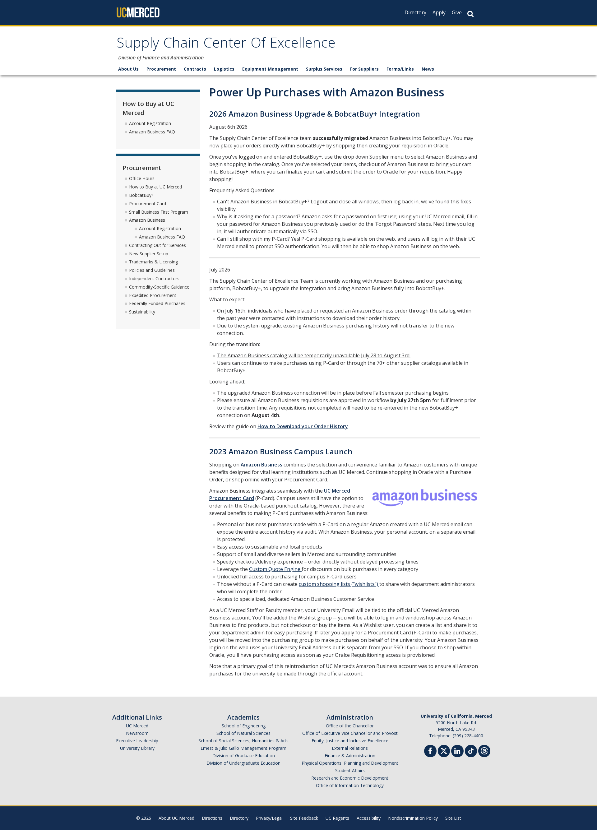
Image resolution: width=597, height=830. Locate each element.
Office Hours (142, 178)
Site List (453, 818)
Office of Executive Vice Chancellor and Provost (350, 733)
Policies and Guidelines (152, 270)
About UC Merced (176, 818)
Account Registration (150, 123)
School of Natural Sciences (243, 733)
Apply (439, 12)
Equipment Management (270, 69)
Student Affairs (350, 770)
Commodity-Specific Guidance (159, 287)
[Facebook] (430, 752)
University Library (137, 748)
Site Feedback (304, 818)
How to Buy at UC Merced (155, 187)
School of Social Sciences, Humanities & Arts (243, 741)
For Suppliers (364, 69)
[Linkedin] (457, 752)
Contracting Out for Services (157, 245)
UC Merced (137, 726)
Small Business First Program (158, 212)
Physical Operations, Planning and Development (350, 763)
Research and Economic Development (349, 778)
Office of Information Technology (350, 785)
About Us (128, 69)
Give (457, 12)
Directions (212, 818)
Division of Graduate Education (243, 755)
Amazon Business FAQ (152, 132)
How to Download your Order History (302, 426)
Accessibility (369, 818)
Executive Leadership (137, 741)
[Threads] (484, 750)
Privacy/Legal (269, 818)
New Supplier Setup (148, 254)
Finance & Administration (350, 755)
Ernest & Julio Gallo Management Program (243, 748)
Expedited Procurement (152, 295)
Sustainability (142, 312)
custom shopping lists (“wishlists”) (339, 584)
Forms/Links (400, 69)
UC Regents (337, 818)
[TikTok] (470, 750)
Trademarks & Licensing (153, 262)
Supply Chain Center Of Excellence (226, 45)
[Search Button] (470, 14)
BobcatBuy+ (141, 195)
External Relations (350, 748)
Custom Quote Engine (275, 569)
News (428, 69)
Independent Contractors (154, 278)
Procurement (161, 69)
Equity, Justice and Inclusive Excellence (350, 741)
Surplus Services (324, 69)
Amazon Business (261, 464)
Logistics (224, 69)
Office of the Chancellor (350, 726)
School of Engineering (244, 726)
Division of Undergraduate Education (243, 763)
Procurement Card (147, 203)
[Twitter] (443, 750)
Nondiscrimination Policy (413, 818)
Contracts (195, 69)
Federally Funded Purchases (157, 303)
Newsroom (137, 733)
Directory (415, 12)
